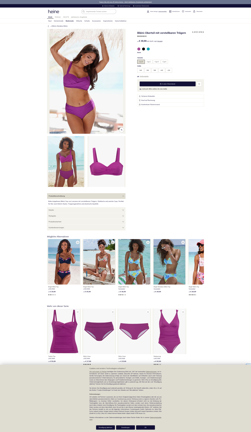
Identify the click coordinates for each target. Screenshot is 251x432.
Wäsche (79, 21)
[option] (138, 49)
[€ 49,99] (169, 261)
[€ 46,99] (134, 261)
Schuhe (87, 21)
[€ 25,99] (134, 331)
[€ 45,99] (99, 261)
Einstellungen (125, 427)
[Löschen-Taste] (114, 11)
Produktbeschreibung (57, 196)
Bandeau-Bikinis (62, 26)
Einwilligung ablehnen (105, 427)
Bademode (70, 21)
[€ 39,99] (64, 261)
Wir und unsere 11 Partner (98, 372)
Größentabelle (144, 76)
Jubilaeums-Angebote (79, 17)
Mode (50, 17)
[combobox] (103, 11)
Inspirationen (108, 21)
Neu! (50, 21)
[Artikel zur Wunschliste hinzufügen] (199, 84)
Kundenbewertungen (56, 227)
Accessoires (96, 21)
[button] (48, 26)
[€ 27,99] (99, 331)
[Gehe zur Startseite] (53, 11)
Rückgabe (52, 216)
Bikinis (54, 26)
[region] (125, 398)
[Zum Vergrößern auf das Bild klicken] (121, 129)
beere (139, 52)
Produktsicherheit (55, 222)
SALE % (66, 17)
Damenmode (58, 21)
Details (51, 210)
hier (137, 382)
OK (145, 427)
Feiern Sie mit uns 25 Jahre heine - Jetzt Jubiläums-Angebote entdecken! (125, 2)
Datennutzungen (151, 372)
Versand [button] (159, 41)
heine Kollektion (120, 21)
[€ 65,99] (169, 331)
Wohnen (58, 17)
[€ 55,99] (64, 331)
